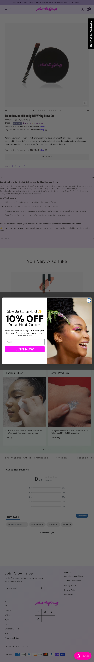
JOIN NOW (24, 349)
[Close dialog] (89, 300)
